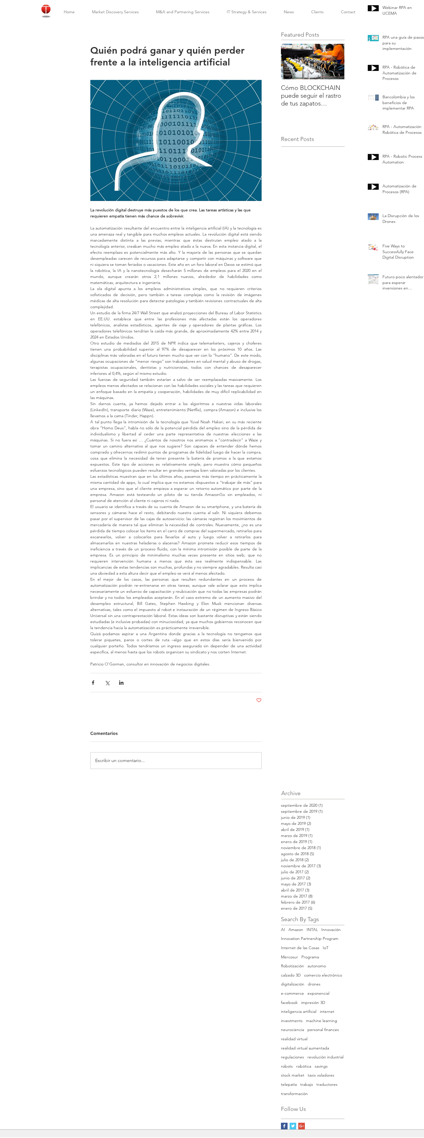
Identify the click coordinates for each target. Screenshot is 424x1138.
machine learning (321, 1020)
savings (321, 1066)
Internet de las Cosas (300, 947)
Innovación (331, 929)
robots (287, 1066)
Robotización (292, 965)
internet (327, 1011)
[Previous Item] (290, 61)
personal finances (323, 1029)
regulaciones (292, 1057)
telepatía (289, 1084)
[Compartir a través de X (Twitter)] (107, 682)
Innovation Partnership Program (309, 938)
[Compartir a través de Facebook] (93, 682)
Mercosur (289, 957)
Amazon (295, 929)
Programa (310, 957)
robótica (303, 1066)
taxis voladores (321, 1075)
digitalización (292, 984)
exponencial (318, 993)
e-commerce (292, 993)
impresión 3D (313, 1002)
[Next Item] (335, 61)
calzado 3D (291, 975)
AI (283, 929)
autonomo (316, 965)
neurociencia (292, 1029)
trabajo (306, 1084)
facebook (289, 1002)
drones (314, 984)
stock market (292, 1075)
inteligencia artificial (298, 1011)
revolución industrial (325, 1057)
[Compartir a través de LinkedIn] (121, 682)
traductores (326, 1084)
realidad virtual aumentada (305, 1048)
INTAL (312, 929)
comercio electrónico (323, 975)
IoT (326, 947)
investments (292, 1020)
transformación (294, 1093)
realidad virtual (294, 1038)
